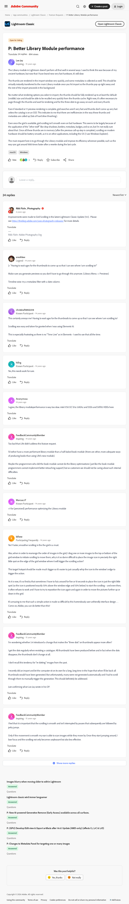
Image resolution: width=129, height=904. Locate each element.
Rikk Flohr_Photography (28, 208)
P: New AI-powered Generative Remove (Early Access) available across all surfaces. (48, 812)
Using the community (16, 900)
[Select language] (84, 6)
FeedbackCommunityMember (30, 435)
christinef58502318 (25, 309)
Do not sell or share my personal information (87, 900)
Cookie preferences (58, 900)
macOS (13, 152)
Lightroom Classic (38, 15)
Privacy (44, 900)
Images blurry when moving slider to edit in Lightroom (34, 781)
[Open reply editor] (64, 180)
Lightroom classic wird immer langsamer (27, 797)
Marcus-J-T (21, 500)
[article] (64, 225)
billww (19, 536)
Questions (11, 791)
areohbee (20, 257)
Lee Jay (19, 60)
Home (7, 15)
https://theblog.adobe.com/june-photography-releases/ (38, 220)
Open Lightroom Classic (110, 23)
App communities (20, 15)
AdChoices (116, 900)
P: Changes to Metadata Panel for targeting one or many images (38, 843)
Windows (24, 152)
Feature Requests (56, 15)
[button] (6, 7)
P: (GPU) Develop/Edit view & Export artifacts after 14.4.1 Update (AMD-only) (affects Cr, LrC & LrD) (55, 828)
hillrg (18, 362)
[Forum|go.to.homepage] (24, 6)
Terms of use (33, 900)
